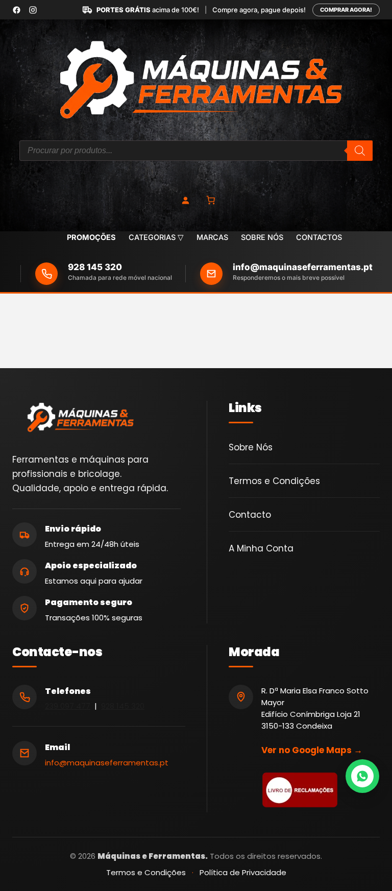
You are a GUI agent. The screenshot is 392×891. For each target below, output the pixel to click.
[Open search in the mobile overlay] (195, 150)
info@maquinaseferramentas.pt (303, 267)
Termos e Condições (274, 481)
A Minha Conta (261, 548)
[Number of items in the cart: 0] (211, 200)
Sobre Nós (251, 447)
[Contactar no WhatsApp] (362, 776)
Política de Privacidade (243, 872)
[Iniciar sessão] (185, 200)
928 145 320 (95, 267)
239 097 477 (67, 706)
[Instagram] (33, 10)
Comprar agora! (346, 9)
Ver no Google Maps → (311, 750)
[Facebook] (16, 10)
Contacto (250, 515)
